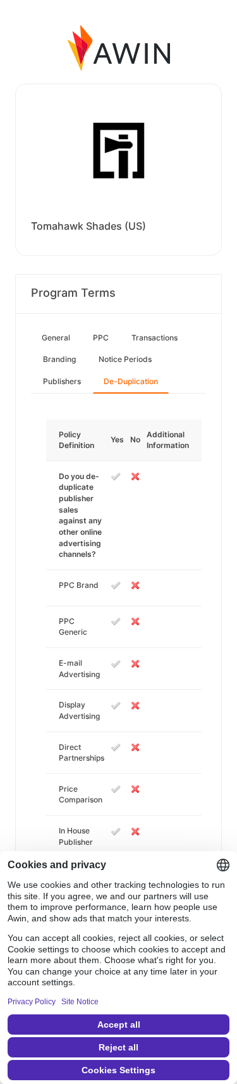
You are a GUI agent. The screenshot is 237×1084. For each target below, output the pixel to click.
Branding (59, 359)
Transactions (154, 337)
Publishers (62, 381)
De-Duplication (131, 381)
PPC (101, 337)
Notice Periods (125, 359)
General (56, 337)
